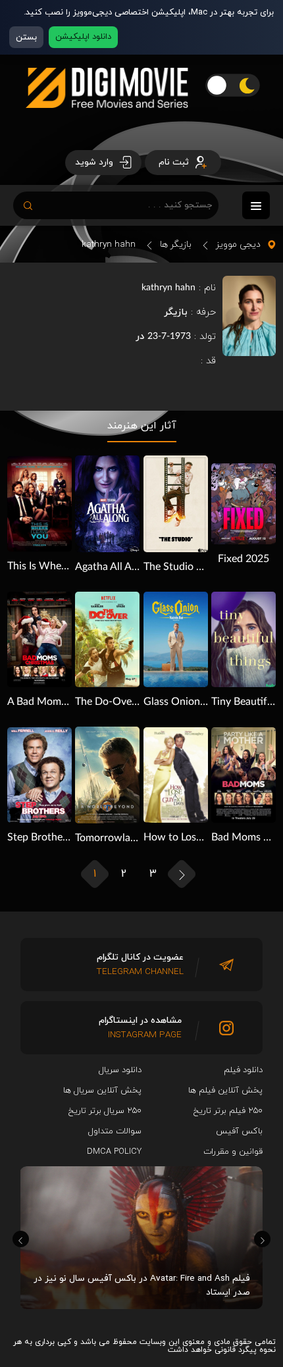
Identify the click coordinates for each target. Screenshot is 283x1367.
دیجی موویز (238, 244)
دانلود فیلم (243, 1070)
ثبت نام (175, 162)
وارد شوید (95, 162)
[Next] (262, 1239)
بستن (26, 37)
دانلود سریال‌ (120, 1070)
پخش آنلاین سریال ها (102, 1090)
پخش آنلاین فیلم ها (225, 1090)
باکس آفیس (239, 1131)
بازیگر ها (176, 244)
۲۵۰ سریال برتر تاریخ (105, 1111)
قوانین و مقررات (233, 1152)
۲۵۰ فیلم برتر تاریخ (228, 1111)
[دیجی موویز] (107, 118)
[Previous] (21, 1239)
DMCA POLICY (114, 1152)
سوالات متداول (115, 1131)
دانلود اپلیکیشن (83, 37)
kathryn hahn (109, 244)
